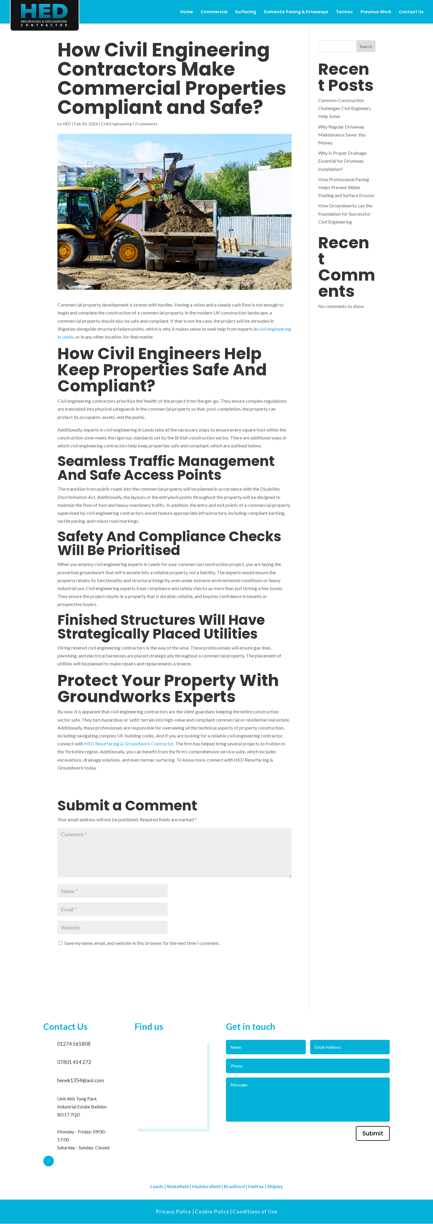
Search (366, 46)
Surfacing (245, 12)
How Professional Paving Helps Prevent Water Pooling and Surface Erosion (346, 187)
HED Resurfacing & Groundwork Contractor (128, 743)
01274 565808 (73, 1044)
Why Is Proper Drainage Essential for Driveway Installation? (342, 160)
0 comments (146, 123)
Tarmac (344, 12)
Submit (372, 1133)
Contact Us (411, 12)
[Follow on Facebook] (48, 1161)
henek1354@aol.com (80, 1080)
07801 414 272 (74, 1062)
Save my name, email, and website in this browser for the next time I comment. (141, 943)
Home (186, 12)
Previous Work (376, 12)
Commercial (214, 12)
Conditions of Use (255, 1211)
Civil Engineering (116, 123)
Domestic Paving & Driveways (296, 12)
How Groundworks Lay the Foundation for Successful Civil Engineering (345, 213)
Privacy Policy (174, 1211)
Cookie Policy (212, 1211)
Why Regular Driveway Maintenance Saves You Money (342, 134)
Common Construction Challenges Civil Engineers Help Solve (344, 108)
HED (67, 123)
